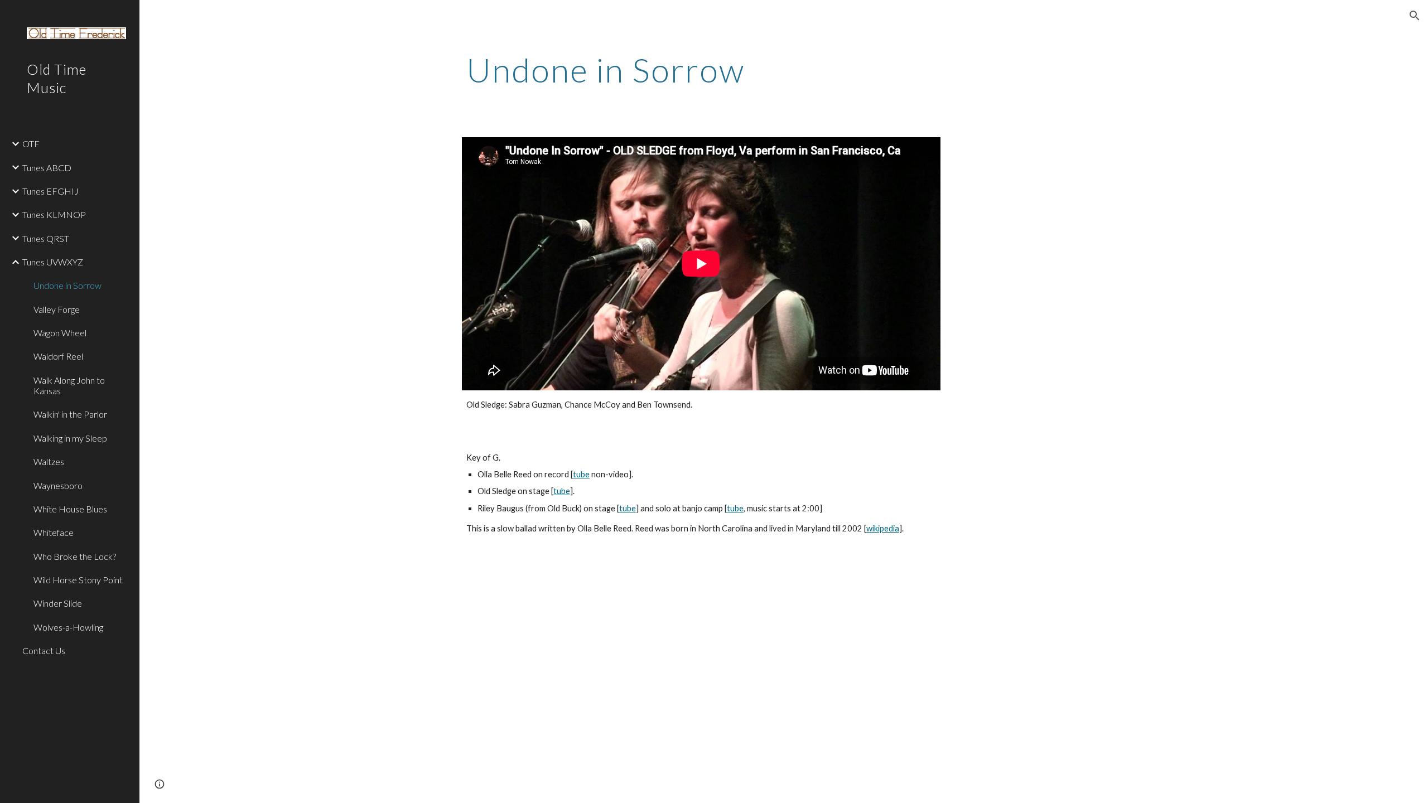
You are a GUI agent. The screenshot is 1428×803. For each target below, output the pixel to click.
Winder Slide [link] (57, 603)
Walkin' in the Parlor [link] (70, 414)
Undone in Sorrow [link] (67, 285)
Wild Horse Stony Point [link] (78, 579)
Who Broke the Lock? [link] (74, 556)
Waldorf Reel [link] (58, 356)
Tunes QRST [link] (45, 238)
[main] (784, 70)
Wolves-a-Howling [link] (68, 627)
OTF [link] (31, 143)
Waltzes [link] (48, 461)
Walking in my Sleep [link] (70, 438)
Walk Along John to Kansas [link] (69, 385)
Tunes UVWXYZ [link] (52, 262)
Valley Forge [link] (56, 309)
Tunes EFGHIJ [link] (50, 191)
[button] (1414, 15)
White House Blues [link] (70, 509)
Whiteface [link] (53, 532)
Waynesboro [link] (58, 485)
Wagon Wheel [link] (59, 332)
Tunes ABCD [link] (46, 167)
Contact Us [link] (43, 650)
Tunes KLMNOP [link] (54, 214)
